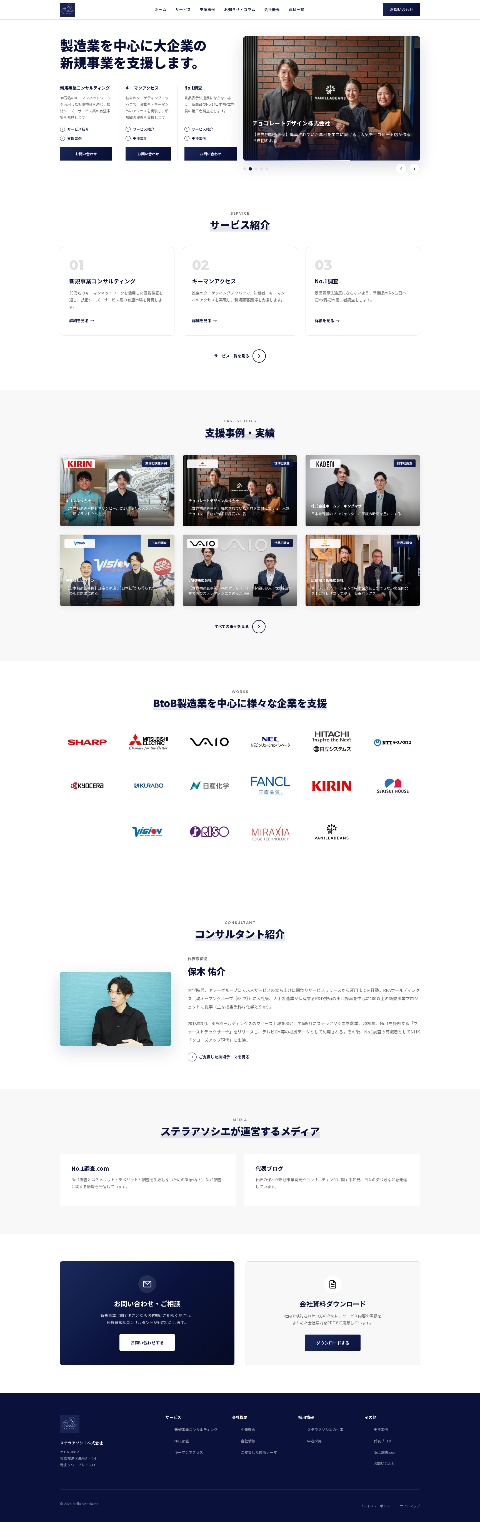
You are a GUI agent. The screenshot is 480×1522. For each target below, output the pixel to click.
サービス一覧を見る (231, 356)
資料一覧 (296, 9)
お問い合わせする (147, 1342)
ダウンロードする (332, 1343)
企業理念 (248, 1429)
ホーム (160, 9)
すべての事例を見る (231, 626)
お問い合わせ (401, 9)
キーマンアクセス (188, 1452)
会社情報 (248, 1441)
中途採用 (314, 1441)
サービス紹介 (78, 129)
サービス (183, 9)
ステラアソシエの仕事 (325, 1429)
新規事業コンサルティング (196, 1429)
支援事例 (207, 9)
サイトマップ (410, 1505)
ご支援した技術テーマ (259, 1452)
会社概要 (272, 9)
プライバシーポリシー (376, 1505)
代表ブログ (383, 1441)
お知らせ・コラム (239, 9)
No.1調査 (181, 1441)
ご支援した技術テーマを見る (224, 1056)
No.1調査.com (385, 1452)
